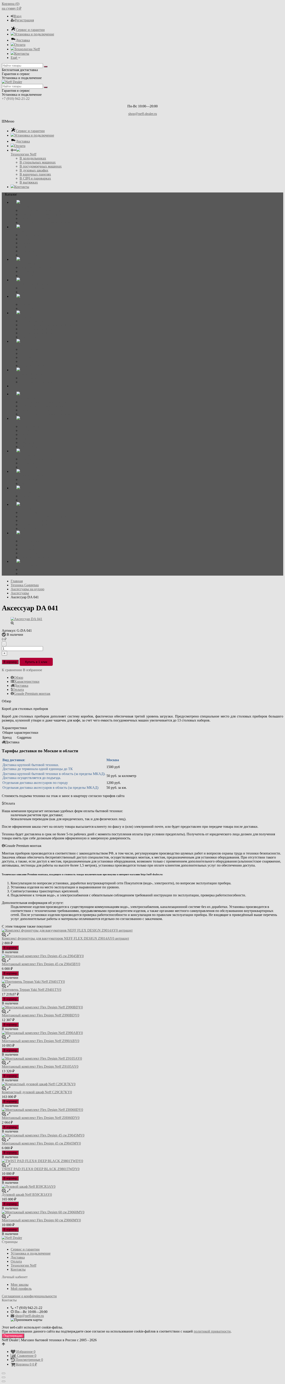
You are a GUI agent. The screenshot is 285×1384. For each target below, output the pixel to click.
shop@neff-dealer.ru (142, 114)
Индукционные (31, 239)
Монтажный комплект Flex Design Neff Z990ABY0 (40, 1041)
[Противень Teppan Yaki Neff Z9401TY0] (142, 982)
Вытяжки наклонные (36, 365)
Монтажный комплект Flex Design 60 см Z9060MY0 (41, 1220)
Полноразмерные (33, 288)
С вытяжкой (29, 251)
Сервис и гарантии (30, 30)
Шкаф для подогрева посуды (41, 218)
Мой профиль (21, 1288)
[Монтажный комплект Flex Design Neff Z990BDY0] (142, 1007)
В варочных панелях (35, 174)
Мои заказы (19, 1284)
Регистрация (24, 20)
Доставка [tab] (21, 685)
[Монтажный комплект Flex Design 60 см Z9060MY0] (142, 1212)
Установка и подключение (34, 34)
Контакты (21, 53)
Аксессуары (29, 255)
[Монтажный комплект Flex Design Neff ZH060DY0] (142, 1110)
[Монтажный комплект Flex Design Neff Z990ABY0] (142, 1033)
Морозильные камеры (36, 333)
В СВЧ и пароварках (35, 178)
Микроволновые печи (36, 267)
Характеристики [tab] (26, 681)
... (12, 386)
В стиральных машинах (38, 162)
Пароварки (28, 271)
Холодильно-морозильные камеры (46, 325)
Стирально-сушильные (37, 382)
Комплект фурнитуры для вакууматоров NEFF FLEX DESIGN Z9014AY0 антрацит (65, 938)
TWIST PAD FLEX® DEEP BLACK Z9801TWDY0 (40, 1169)
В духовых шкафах (34, 170)
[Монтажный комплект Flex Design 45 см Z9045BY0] (142, 956)
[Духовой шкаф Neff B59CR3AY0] (142, 1187)
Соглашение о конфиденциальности (29, 1296)
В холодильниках (33, 158)
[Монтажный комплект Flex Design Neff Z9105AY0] (142, 1059)
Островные (28, 357)
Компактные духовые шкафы (42, 214)
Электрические (31, 235)
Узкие (24, 292)
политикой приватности (212, 1331)
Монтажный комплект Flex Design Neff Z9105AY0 (40, 1066)
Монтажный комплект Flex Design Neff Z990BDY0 (40, 1015)
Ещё (14, 57)
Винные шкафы (32, 321)
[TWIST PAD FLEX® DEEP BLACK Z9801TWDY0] (142, 1161)
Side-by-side (28, 337)
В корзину (10, 662)
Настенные (28, 353)
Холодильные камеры (36, 329)
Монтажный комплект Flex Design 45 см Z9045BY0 (41, 964)
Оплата (19, 45)
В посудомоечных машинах (41, 166)
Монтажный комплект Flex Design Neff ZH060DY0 (40, 1118)
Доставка (23, 40)
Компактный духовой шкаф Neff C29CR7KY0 (37, 1092)
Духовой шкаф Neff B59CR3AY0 (27, 1194)
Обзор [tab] (18, 677)
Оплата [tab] (18, 689)
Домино (26, 247)
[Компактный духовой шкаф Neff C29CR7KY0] (142, 1084)
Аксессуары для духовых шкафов (45, 222)
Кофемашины (30, 304)
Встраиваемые (31, 349)
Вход (17, 16)
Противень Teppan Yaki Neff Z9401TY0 (31, 989)
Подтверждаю (13, 1335)
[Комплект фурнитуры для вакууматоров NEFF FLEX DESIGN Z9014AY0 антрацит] (142, 930)
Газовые (26, 243)
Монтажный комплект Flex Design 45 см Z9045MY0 (41, 1143)
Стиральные (29, 378)
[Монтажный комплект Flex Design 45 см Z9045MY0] (142, 1135)
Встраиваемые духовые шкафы (43, 210)
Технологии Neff (27, 49)
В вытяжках (29, 182)
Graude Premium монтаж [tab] (32, 693)
